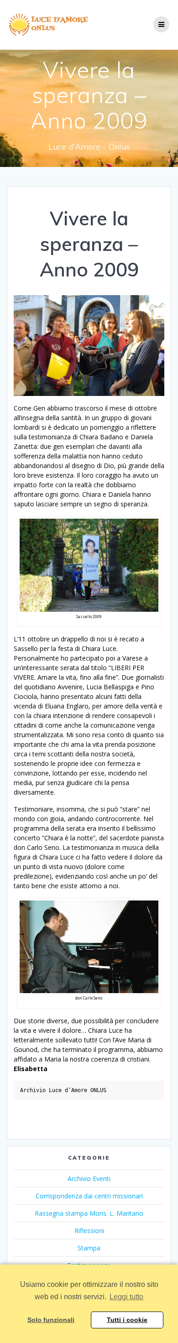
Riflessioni (89, 1230)
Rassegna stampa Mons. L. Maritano (89, 1213)
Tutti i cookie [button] (127, 1319)
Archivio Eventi (89, 1178)
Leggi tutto (126, 1297)
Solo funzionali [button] (50, 1319)
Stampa (89, 1248)
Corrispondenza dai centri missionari (89, 1196)
